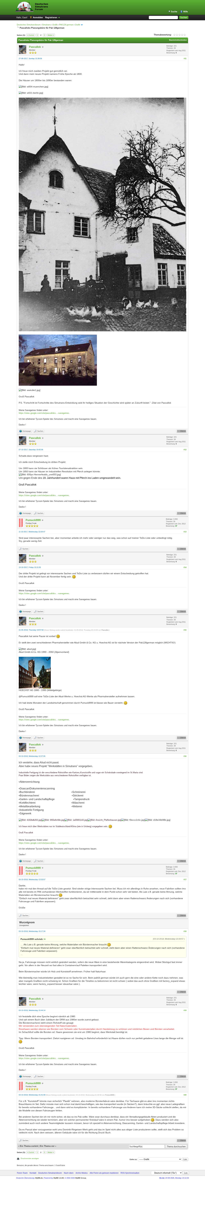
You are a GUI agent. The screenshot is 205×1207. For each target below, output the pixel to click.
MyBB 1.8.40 (58, 1178)
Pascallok (35, 47)
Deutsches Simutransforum (28, 25)
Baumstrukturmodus (178, 40)
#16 (185, 756)
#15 (185, 630)
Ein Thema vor (47, 1146)
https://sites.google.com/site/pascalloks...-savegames (44, 413)
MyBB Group (80, 1178)
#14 (185, 567)
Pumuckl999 (33, 520)
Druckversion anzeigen (30, 1158)
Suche (174, 11)
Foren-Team (22, 1173)
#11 (185, 58)
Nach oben (69, 1173)
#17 (185, 879)
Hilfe (185, 11)
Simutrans (46, 25)
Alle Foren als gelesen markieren (104, 1173)
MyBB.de (39, 1178)
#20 (185, 1095)
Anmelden (38, 17)
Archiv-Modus (82, 1173)
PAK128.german (66, 25)
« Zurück (30, 35)
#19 (185, 1010)
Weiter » (51, 35)
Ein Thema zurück (29, 1146)
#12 (185, 450)
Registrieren (51, 17)
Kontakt (33, 1173)
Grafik (54, 25)
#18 (185, 931)
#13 (185, 532)
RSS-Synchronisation (130, 1173)
